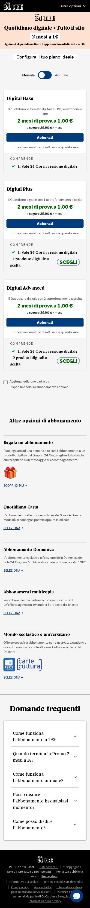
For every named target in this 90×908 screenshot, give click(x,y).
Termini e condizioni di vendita (63, 882)
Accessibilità (43, 887)
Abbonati (45, 137)
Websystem (49, 876)
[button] (45, 736)
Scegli (68, 262)
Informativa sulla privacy (45, 901)
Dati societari (48, 867)
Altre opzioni (70, 6)
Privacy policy (20, 887)
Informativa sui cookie (23, 882)
